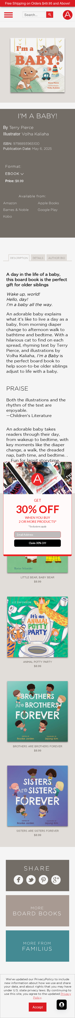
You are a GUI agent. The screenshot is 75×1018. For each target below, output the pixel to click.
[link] (37, 479)
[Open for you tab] (62, 1005)
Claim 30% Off (37, 543)
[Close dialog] (67, 466)
